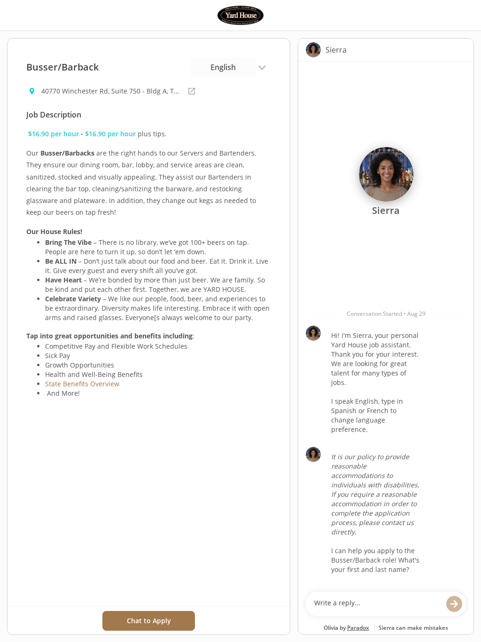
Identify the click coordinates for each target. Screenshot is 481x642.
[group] (385, 324)
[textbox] (377, 603)
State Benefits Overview (82, 383)
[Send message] (454, 604)
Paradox (358, 628)
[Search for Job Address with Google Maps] (191, 91)
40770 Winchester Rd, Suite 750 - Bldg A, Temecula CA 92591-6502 (111, 90)
